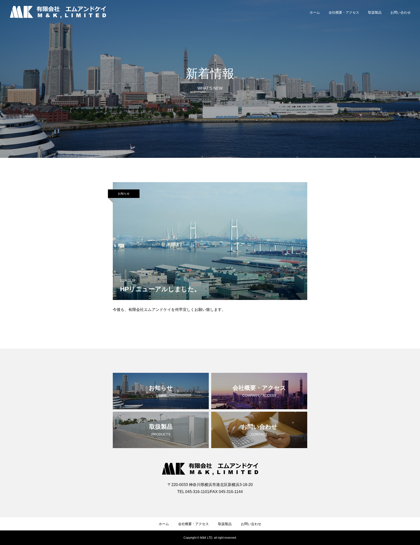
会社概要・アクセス (344, 12)
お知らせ (124, 193)
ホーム (315, 12)
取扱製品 (375, 12)
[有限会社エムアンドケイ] (58, 12)
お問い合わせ (400, 12)
